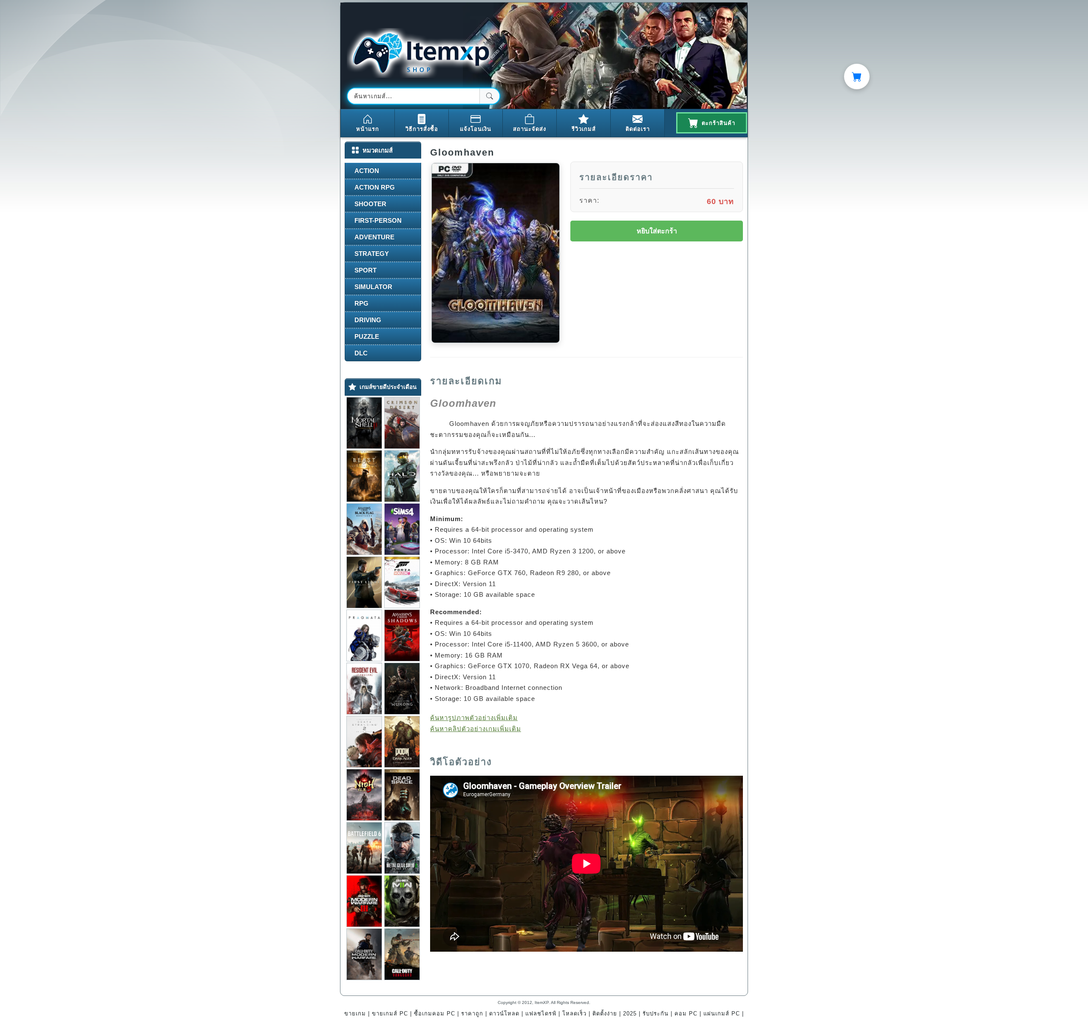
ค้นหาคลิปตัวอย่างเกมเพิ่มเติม (475, 728)
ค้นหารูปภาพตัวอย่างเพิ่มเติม (474, 717)
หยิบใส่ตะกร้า (657, 231)
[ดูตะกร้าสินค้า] (857, 76)
